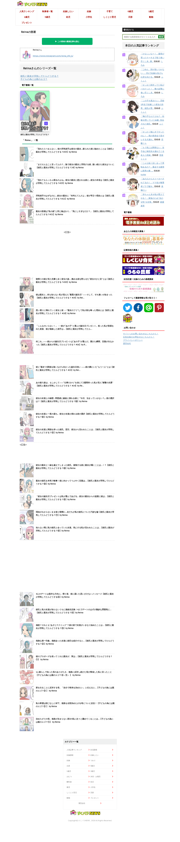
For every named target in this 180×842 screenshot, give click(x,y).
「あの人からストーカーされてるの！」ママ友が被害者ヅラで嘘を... (152, 182)
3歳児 (47, 17)
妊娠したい (68, 11)
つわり (92, 760)
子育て (109, 11)
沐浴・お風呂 (95, 776)
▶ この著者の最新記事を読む (67, 41)
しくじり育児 (109, 17)
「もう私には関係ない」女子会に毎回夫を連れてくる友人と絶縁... (152, 151)
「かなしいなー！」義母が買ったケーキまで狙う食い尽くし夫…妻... (152, 58)
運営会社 (127, 343)
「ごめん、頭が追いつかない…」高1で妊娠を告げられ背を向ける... (152, 73)
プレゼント (27, 22)
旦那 (130, 17)
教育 (68, 787)
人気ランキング (26, 11)
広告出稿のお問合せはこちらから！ (139, 337)
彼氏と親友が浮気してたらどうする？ (39, 76)
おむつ (69, 776)
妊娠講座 (70, 755)
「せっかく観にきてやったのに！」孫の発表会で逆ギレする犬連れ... (152, 136)
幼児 (68, 17)
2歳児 (27, 17)
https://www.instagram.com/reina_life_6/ (53, 56)
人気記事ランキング (74, 750)
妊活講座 (93, 750)
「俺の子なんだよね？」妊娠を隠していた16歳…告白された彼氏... (152, 120)
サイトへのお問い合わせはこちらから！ (140, 333)
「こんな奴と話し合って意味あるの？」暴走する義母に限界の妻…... (152, 167)
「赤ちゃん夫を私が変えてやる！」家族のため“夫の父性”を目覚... (152, 198)
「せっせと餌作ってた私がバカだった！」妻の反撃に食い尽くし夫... (152, 89)
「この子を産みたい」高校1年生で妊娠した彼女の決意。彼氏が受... (152, 104)
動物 (151, 17)
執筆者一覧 (47, 11)
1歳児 (151, 11)
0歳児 (130, 11)
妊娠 (89, 11)
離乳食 (69, 782)
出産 (68, 766)
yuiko (143, 174)
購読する (129, 29)
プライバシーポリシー (133, 340)
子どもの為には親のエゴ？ (33, 79)
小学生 (89, 17)
